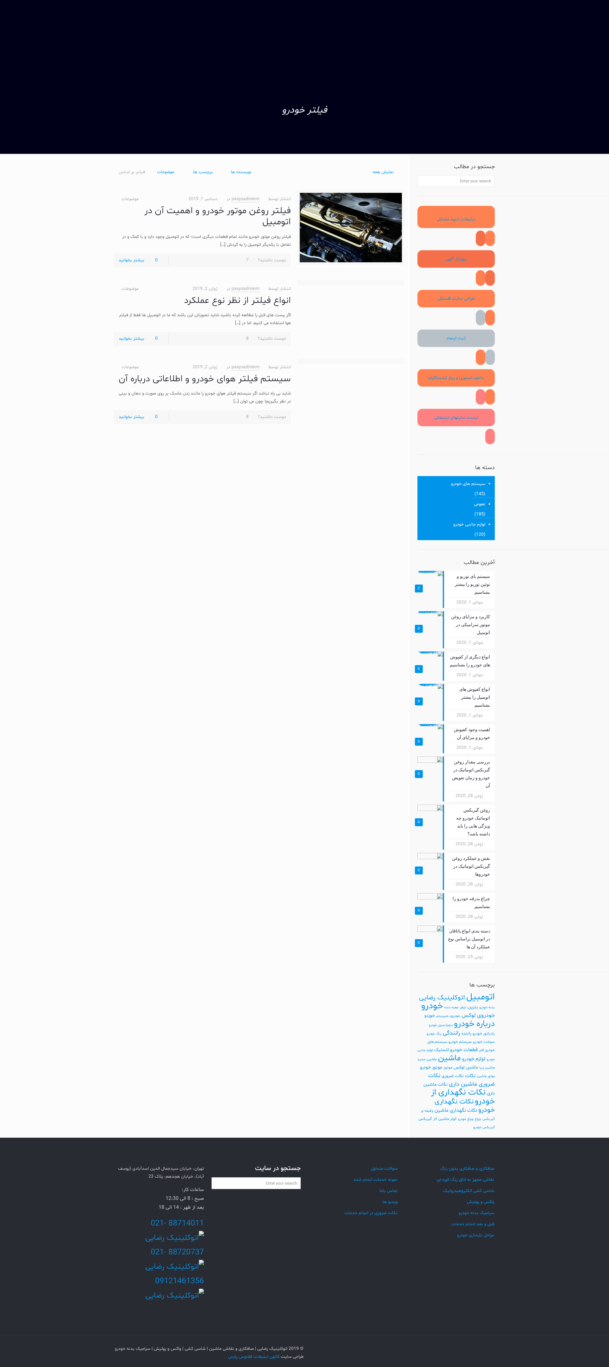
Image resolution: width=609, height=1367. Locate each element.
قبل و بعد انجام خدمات (472, 1224)
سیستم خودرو (460, 1042)
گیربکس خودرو (484, 1127)
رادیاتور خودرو (484, 1034)
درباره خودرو (474, 1024)
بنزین (473, 1007)
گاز (435, 1119)
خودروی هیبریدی (448, 1016)
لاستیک (441, 1050)
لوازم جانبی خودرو (469, 524)
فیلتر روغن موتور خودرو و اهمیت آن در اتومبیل (217, 216)
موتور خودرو (431, 1067)
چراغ (478, 1119)
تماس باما (388, 1191)
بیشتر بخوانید (131, 260)
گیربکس (425, 1119)
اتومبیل (480, 997)
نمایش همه (383, 172)
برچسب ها (203, 172)
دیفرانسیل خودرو (441, 1025)
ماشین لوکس (466, 1067)
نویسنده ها (241, 172)
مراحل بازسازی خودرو (475, 1235)
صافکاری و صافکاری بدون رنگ (467, 1169)
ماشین (449, 1058)
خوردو (429, 1015)
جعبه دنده (451, 1007)
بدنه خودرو (487, 1007)
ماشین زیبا (487, 1067)
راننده (466, 1033)
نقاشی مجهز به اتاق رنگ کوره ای (465, 1180)
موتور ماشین (486, 1076)
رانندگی (451, 1033)
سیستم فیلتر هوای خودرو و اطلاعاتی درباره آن (205, 379)
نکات (470, 1075)
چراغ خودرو (466, 1119)
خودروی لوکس (478, 1015)
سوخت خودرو (484, 1041)
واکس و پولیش (480, 1202)
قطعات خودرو (464, 1049)
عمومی (479, 504)
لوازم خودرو (473, 1059)
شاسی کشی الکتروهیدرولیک (468, 1191)
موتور (447, 1067)
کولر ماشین (447, 1119)
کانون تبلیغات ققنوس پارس (253, 1357)
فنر (481, 1050)
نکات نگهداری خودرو (465, 1106)
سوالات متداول (384, 1169)
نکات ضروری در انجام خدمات (370, 1213)
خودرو (432, 1006)
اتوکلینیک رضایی (442, 997)
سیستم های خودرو (468, 484)
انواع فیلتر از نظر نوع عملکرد (237, 300)
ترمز (463, 1007)
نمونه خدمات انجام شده (375, 1180)
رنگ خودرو (434, 1033)
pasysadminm (245, 199)
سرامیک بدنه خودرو (476, 1213)
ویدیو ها (390, 1202)
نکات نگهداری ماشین (456, 1110)
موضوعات (165, 172)
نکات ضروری (453, 1076)
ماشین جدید (427, 1059)
